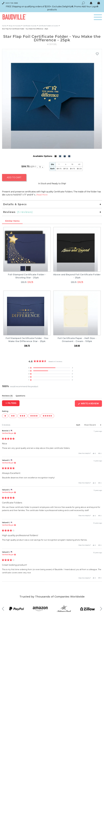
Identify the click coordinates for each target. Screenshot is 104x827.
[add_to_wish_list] (97, 54)
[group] (52, 99)
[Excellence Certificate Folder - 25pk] (69, 156)
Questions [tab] (20, 396)
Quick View (27, 269)
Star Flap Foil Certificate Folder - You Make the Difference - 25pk (25, 29)
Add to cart (14, 177)
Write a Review (91, 404)
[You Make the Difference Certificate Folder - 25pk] (60, 156)
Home (4, 26)
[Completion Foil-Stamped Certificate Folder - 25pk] (64, 156)
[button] (51, 367)
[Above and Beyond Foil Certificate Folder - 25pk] (55, 156)
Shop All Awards (15, 26)
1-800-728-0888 (11, 3)
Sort (78, 425)
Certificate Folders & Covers (48, 26)
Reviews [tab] (7, 396)
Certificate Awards (29, 26)
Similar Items (12, 221)
